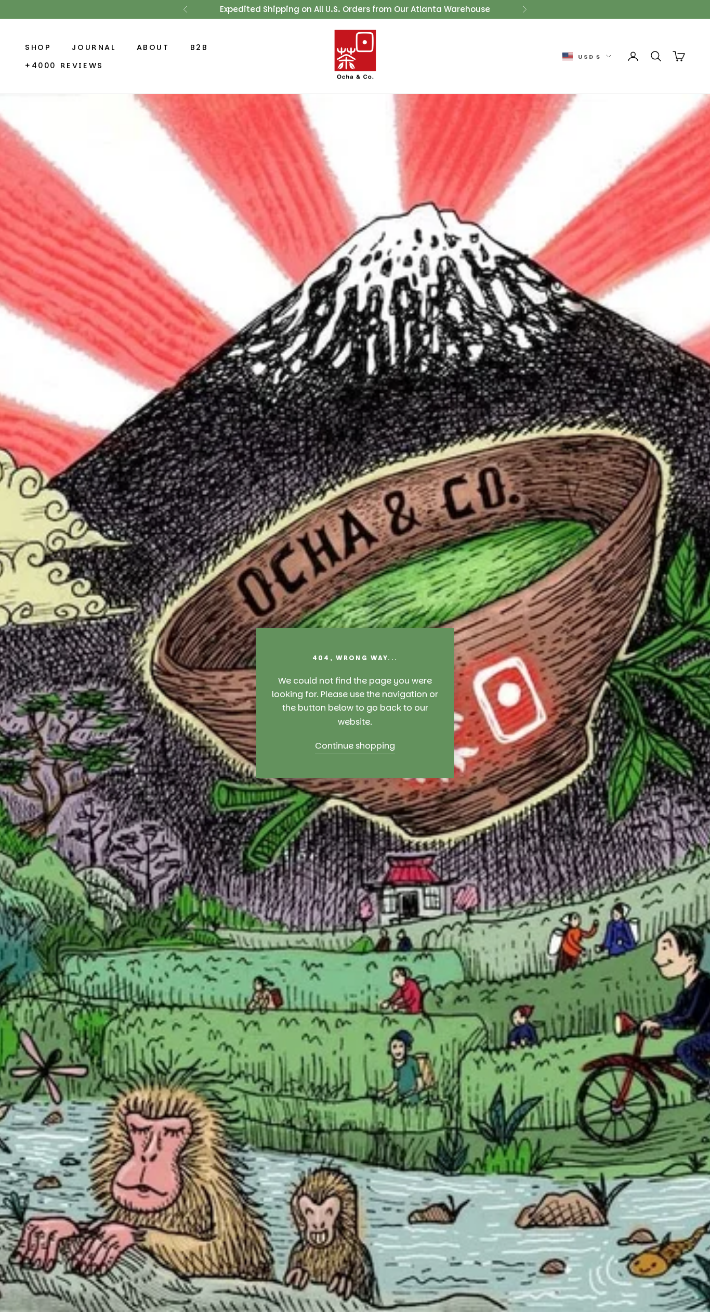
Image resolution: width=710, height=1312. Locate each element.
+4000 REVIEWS (64, 65)
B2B (199, 47)
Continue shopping (355, 746)
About (153, 47)
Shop (38, 47)
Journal (93, 47)
